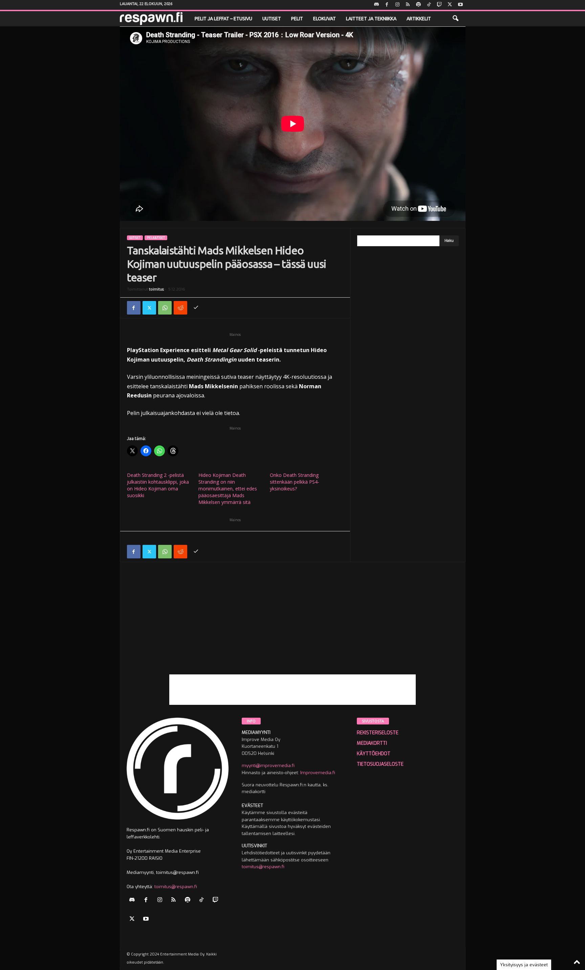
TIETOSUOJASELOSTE (380, 764)
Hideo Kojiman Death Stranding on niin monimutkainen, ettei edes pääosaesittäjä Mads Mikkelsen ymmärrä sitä (227, 488)
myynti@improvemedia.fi (268, 765)
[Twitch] (439, 5)
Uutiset (271, 18)
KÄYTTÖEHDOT (373, 753)
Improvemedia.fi (317, 773)
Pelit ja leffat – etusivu (223, 18)
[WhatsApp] (165, 308)
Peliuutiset (156, 238)
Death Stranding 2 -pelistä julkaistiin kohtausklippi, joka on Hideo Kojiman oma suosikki (158, 485)
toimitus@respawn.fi (175, 887)
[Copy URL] (196, 308)
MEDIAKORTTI (372, 743)
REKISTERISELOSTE (377, 733)
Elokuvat (324, 18)
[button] (455, 18)
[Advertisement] (292, 627)
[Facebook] (387, 5)
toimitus (156, 289)
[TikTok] (429, 5)
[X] (450, 5)
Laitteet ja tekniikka (371, 18)
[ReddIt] (180, 308)
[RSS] (408, 5)
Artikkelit (419, 18)
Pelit (297, 18)
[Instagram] (397, 5)
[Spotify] (418, 5)
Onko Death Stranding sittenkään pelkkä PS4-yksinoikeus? (294, 482)
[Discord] (376, 5)
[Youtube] (460, 5)
